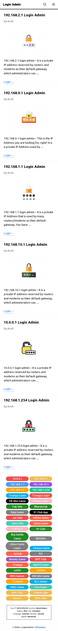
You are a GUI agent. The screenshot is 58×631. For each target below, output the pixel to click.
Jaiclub (17, 553)
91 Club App (41, 512)
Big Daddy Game (17, 536)
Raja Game (17, 512)
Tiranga (17, 564)
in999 (17, 570)
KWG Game (17, 587)
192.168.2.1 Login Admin (24, 15)
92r (41, 553)
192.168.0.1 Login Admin (24, 93)
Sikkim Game (41, 517)
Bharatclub (40, 506)
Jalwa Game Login (17, 546)
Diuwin (17, 598)
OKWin (41, 570)
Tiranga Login (40, 495)
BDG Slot (17, 592)
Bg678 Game (40, 564)
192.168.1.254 (40, 489)
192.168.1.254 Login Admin (26, 400)
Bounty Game (17, 559)
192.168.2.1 (17, 489)
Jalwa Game (40, 523)
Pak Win (17, 506)
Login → (9, 82)
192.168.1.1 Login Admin (24, 167)
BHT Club (40, 559)
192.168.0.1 (41, 478)
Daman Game (41, 500)
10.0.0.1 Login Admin (21, 322)
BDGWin (41, 538)
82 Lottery (41, 581)
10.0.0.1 (17, 478)
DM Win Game (40, 575)
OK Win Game (17, 500)
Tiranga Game (17, 495)
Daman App (41, 592)
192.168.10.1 (41, 484)
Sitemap (40, 627)
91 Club (40, 528)
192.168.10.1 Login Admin (25, 244)
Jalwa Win (17, 523)
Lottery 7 (17, 528)
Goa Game (41, 587)
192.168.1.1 (17, 484)
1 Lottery (17, 581)
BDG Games (17, 575)
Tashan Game (41, 548)
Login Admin (12, 4)
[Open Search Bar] (44, 4)
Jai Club (17, 517)
